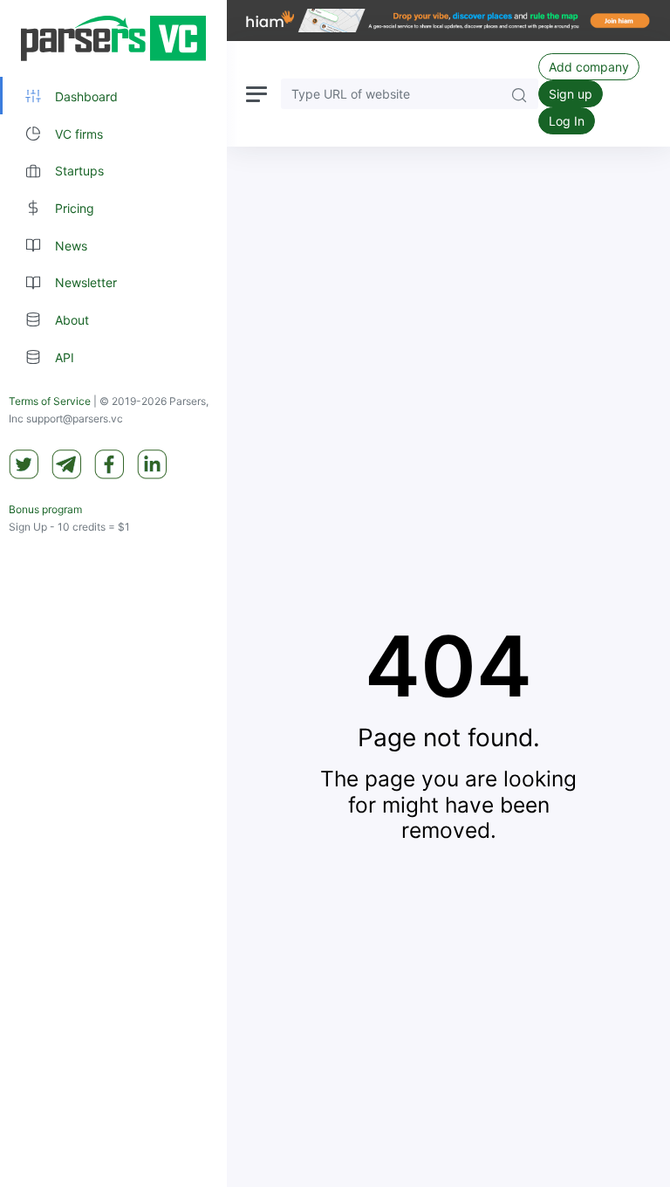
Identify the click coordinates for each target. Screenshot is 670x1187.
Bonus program (45, 509)
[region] (113, 593)
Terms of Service (50, 401)
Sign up (570, 93)
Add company (589, 66)
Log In (567, 120)
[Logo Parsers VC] (113, 38)
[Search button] (519, 94)
